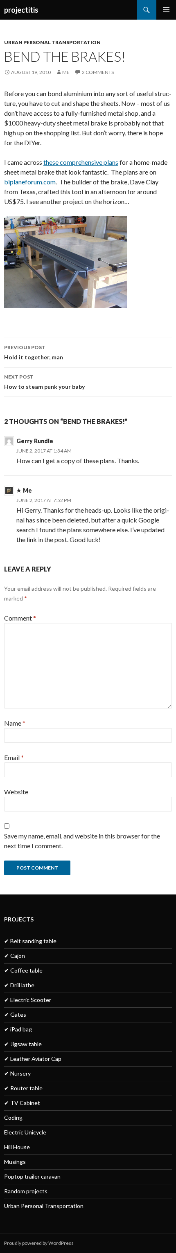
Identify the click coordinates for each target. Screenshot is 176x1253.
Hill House (17, 1146)
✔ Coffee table (23, 970)
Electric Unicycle (25, 1132)
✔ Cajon (14, 955)
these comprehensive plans (80, 162)
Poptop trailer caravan (32, 1176)
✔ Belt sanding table (30, 940)
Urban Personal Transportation (52, 42)
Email (14, 757)
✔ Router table (23, 1088)
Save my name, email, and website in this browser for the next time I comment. (82, 841)
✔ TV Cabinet (22, 1102)
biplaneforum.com (30, 182)
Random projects (25, 1191)
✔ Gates (15, 1014)
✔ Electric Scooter (27, 999)
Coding (13, 1117)
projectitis (21, 9)
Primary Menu (166, 10)
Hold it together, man (33, 352)
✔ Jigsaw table (23, 1043)
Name (14, 723)
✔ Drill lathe (19, 985)
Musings (15, 1161)
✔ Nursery (17, 1073)
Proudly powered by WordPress (39, 1243)
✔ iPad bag (18, 1029)
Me (66, 72)
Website (16, 792)
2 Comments (98, 72)
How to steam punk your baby (44, 382)
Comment (20, 618)
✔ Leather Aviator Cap (32, 1058)
